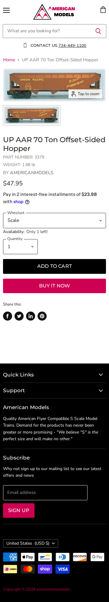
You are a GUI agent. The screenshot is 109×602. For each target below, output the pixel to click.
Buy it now (54, 286)
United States (27, 543)
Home (9, 59)
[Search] (98, 31)
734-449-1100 (72, 45)
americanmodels (31, 173)
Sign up (18, 510)
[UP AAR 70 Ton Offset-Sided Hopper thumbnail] (31, 115)
